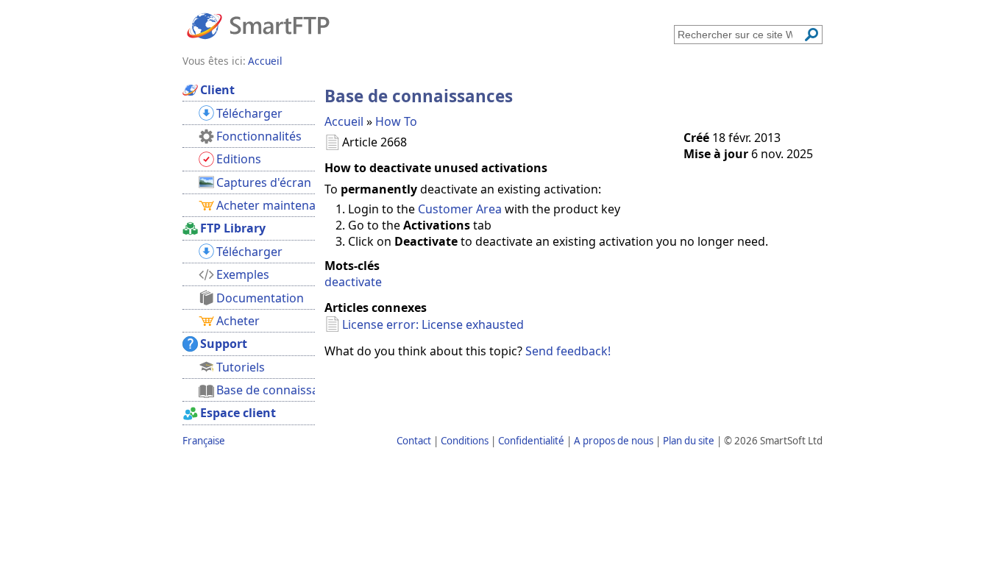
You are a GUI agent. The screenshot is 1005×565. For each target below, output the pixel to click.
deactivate (353, 282)
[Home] (258, 25)
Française (203, 440)
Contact (414, 440)
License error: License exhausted (433, 324)
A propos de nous (613, 440)
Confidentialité (531, 440)
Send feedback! (568, 351)
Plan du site (688, 440)
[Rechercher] (811, 34)
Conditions (465, 440)
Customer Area (460, 209)
